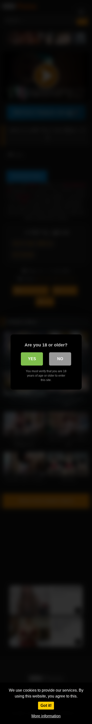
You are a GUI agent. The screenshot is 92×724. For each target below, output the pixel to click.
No (60, 359)
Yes (32, 359)
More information (46, 716)
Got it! (46, 705)
